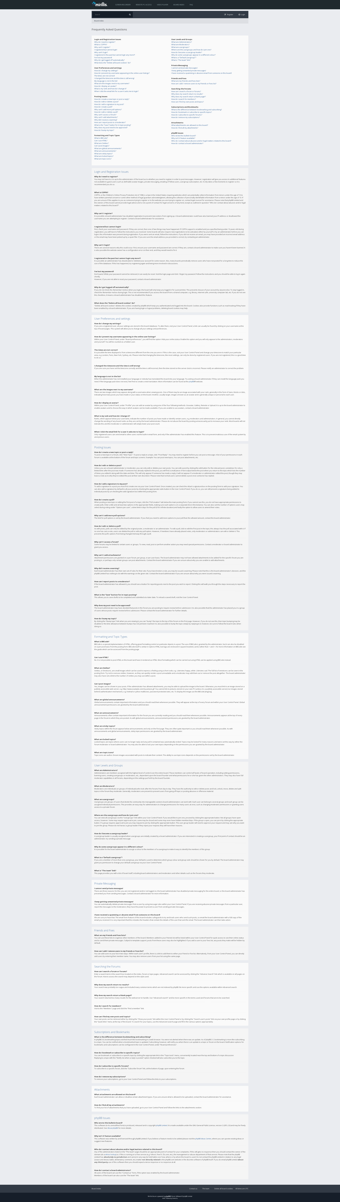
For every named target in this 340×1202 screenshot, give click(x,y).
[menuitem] (242, 15)
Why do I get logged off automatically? (109, 60)
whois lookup (110, 1154)
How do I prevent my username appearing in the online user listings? (122, 73)
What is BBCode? (101, 138)
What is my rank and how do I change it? (110, 88)
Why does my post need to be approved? (111, 127)
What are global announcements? (108, 148)
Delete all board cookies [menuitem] (223, 1189)
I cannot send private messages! (184, 68)
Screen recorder (123, 4)
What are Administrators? (181, 42)
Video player (162, 4)
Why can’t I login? (101, 52)
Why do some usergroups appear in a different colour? (193, 55)
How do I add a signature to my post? (109, 104)
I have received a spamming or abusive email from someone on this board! (201, 73)
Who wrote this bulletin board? (183, 135)
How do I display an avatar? (105, 86)
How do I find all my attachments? (184, 128)
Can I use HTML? (100, 140)
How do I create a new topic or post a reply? (111, 99)
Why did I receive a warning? (105, 120)
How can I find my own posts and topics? (187, 102)
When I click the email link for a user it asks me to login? (116, 91)
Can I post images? (101, 146)
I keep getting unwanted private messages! (188, 70)
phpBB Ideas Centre (203, 1138)
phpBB (191, 381)
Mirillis (150, 1196)
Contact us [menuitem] (193, 1189)
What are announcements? (105, 151)
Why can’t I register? (102, 47)
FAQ (191, 4)
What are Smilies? (101, 143)
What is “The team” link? (181, 60)
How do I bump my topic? (104, 130)
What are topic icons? (102, 159)
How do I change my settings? (106, 70)
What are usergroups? (180, 47)
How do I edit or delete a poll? (106, 112)
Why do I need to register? (104, 42)
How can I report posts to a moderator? (110, 122)
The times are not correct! (104, 76)
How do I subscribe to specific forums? (186, 115)
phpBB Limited (161, 1125)
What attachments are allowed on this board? (189, 125)
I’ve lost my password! (103, 57)
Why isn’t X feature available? (183, 138)
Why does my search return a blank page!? (188, 96)
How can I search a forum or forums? (186, 91)
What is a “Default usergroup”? (183, 57)
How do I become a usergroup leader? (186, 52)
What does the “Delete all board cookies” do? (112, 63)
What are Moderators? (180, 44)
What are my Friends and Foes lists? (185, 81)
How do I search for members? (183, 99)
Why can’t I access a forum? (105, 114)
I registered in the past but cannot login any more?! (114, 55)
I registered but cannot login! (105, 49)
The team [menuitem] (205, 1189)
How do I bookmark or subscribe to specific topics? (191, 112)
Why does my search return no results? (187, 94)
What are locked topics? (103, 156)
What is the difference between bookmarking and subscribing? (196, 109)
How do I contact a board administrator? (187, 143)
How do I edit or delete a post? (106, 101)
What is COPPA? (100, 44)
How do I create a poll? (103, 107)
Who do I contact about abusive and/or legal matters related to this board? (201, 141)
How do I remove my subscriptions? (185, 117)
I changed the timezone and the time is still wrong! (114, 78)
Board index (178, 4)
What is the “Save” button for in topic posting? (112, 125)
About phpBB (112, 1128)
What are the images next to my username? (111, 83)
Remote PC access (144, 4)
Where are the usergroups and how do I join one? (191, 49)
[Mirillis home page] (100, 3)
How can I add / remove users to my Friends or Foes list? (193, 83)
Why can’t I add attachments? (106, 117)
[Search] (130, 15)
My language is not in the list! (105, 81)
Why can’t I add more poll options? (108, 109)
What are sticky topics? (103, 153)
